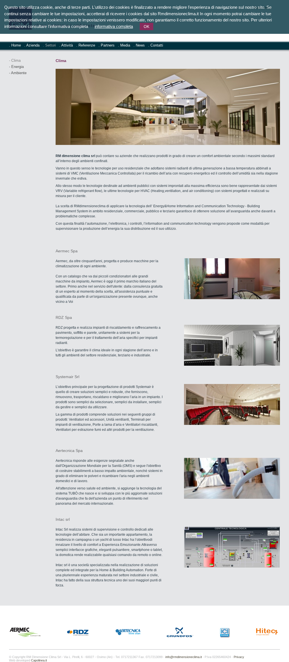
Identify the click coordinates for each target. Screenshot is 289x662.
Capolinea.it (39, 660)
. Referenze (85, 45)
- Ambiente (18, 73)
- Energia (16, 67)
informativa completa (114, 26)
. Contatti (155, 45)
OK (146, 26)
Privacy (239, 657)
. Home (15, 45)
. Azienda (32, 45)
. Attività (66, 45)
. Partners (106, 45)
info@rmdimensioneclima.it (183, 657)
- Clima (15, 60)
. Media (124, 45)
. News (139, 45)
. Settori (49, 45)
